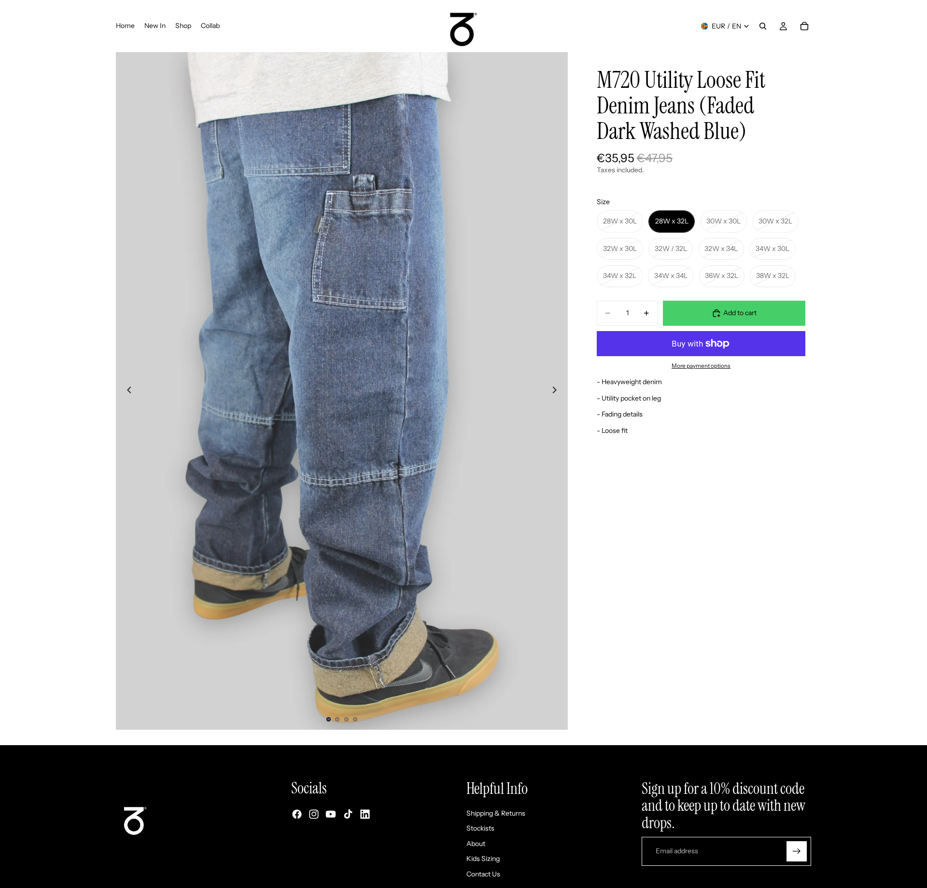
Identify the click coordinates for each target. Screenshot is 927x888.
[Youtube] (331, 814)
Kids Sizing (483, 859)
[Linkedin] (365, 814)
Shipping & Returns (495, 813)
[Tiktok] (348, 814)
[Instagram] (314, 814)
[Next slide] (557, 391)
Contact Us (483, 874)
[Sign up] (797, 851)
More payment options (701, 365)
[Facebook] (297, 814)
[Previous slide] (126, 391)
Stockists (480, 828)
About (475, 843)
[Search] (762, 26)
